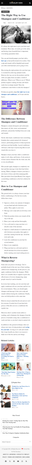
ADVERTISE (12, 454)
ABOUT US (5, 454)
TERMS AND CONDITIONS (15, 457)
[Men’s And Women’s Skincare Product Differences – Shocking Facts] (24, 347)
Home (3, 8)
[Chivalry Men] (16, 3)
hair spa (3, 61)
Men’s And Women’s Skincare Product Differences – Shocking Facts (22, 355)
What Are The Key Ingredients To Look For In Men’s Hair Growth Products (21, 403)
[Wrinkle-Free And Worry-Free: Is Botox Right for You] (6, 388)
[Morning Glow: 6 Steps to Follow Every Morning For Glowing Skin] (24, 366)
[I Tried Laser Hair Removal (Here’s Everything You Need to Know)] (8, 347)
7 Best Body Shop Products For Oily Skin (8, 373)
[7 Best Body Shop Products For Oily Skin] (8, 366)
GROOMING (9, 8)
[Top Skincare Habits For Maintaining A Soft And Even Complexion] (6, 396)
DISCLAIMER (26, 457)
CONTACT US (20, 454)
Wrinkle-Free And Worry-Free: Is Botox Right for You (20, 387)
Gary (4, 22)
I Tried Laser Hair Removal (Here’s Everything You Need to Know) (7, 355)
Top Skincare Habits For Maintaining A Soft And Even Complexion (19, 395)
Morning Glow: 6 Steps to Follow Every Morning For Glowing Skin (23, 373)
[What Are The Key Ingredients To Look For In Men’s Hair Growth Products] (6, 404)
